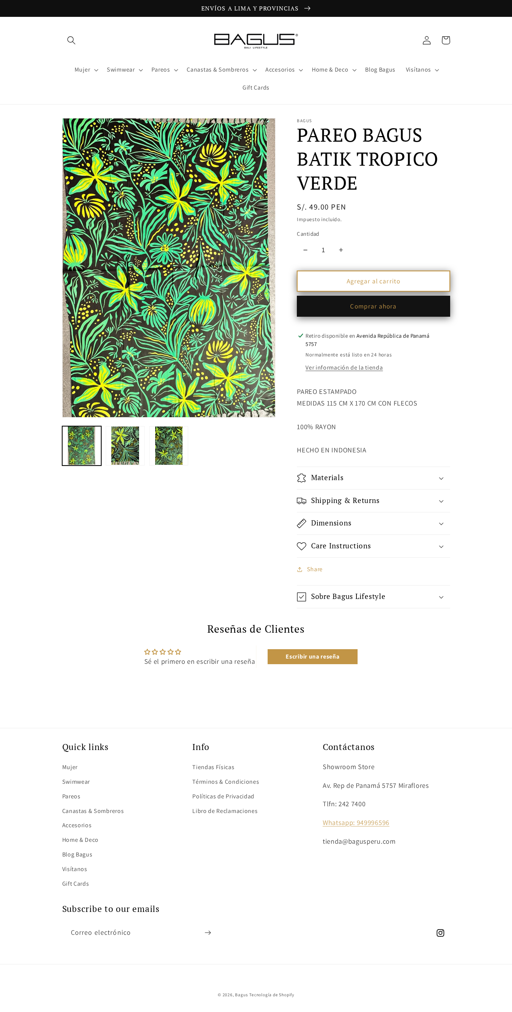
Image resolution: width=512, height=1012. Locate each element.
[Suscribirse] (207, 933)
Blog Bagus (77, 854)
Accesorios (77, 825)
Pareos (71, 796)
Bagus (241, 994)
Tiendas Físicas (213, 767)
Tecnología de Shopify (271, 994)
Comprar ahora (373, 306)
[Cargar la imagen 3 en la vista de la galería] (169, 446)
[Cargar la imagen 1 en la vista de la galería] (82, 446)
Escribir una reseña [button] (312, 656)
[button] (71, 40)
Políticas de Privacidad (223, 796)
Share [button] (315, 569)
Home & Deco (80, 840)
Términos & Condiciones (225, 782)
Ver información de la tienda (344, 367)
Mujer (70, 767)
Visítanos (74, 869)
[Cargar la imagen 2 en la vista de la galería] (125, 446)
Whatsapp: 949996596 (356, 822)
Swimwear (76, 782)
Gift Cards (75, 884)
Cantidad (308, 233)
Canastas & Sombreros (93, 811)
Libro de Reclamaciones (224, 811)
